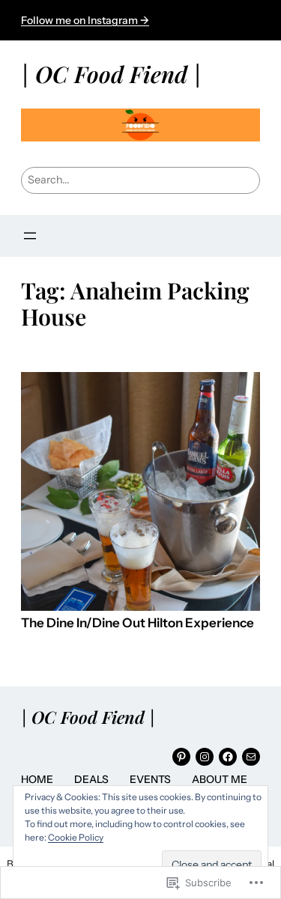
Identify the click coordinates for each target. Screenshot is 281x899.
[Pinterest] (181, 757)
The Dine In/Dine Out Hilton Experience (137, 623)
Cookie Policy (75, 837)
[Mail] (251, 757)
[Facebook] (228, 757)
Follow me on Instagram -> (85, 20)
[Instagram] (205, 757)
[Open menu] (30, 236)
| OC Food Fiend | (111, 73)
